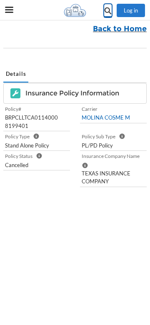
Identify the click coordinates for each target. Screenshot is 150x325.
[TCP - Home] (75, 10)
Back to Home (120, 28)
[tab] (15, 74)
